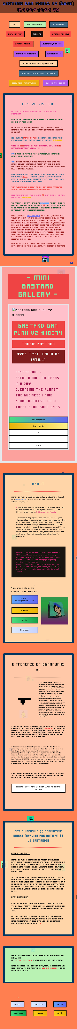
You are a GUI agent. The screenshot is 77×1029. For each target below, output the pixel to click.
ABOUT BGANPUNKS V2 (34, 24)
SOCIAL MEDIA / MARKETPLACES (24, 83)
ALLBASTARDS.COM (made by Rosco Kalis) (38, 63)
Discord (60, 1004)
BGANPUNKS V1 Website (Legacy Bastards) (38, 73)
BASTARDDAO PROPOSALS (60, 34)
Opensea (24, 610)
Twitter (17, 1004)
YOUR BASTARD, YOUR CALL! (52, 44)
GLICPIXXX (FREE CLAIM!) (55, 83)
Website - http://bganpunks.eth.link (24, 599)
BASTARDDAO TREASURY (23, 44)
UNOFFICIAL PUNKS (33, 216)
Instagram (39, 1004)
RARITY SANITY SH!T (15, 34)
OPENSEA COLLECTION (24, 960)
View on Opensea (38, 420)
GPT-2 (25, 177)
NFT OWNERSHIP (58, 24)
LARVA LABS (44, 203)
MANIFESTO (37, 34)
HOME (15, 24)
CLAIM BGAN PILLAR (54, 54)
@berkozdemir (20, 499)
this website (47, 728)
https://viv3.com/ (27, 169)
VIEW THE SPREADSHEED (51, 968)
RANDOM (38, 446)
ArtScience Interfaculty (46, 512)
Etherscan (24, 630)
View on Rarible (39, 426)
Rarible (25, 620)
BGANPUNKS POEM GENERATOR (26, 54)
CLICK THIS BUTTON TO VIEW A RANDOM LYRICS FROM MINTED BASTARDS (38, 788)
